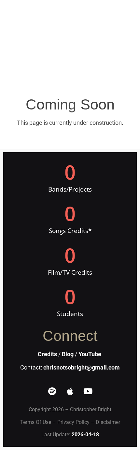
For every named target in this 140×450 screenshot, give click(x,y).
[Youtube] (88, 391)
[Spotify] (52, 391)
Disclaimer (108, 422)
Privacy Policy (73, 422)
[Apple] (70, 391)
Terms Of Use (35, 422)
